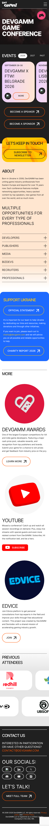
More (21, 96)
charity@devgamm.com (14, 335)
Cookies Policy (28, 815)
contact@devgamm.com (20, 750)
